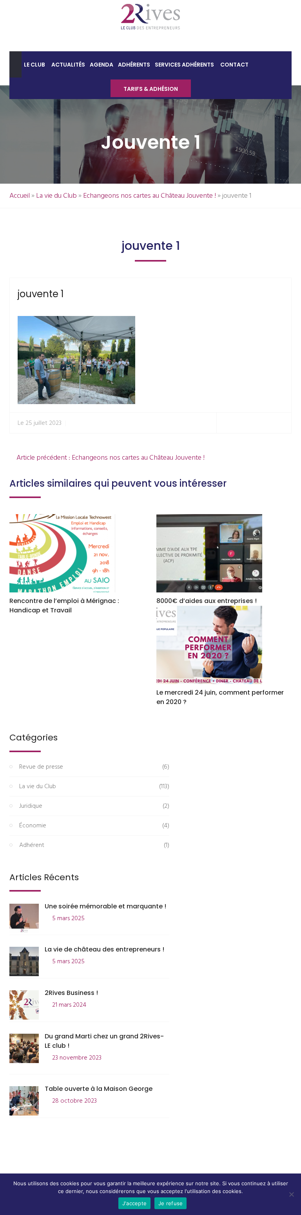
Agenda (101, 65)
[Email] (282, 423)
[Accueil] (15, 64)
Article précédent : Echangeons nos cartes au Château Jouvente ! (110, 458)
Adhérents (134, 65)
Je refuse (170, 1203)
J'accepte (134, 1203)
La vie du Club (56, 196)
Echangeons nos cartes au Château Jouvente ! (149, 196)
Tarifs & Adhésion (150, 89)
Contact (234, 65)
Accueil (19, 196)
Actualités (68, 65)
